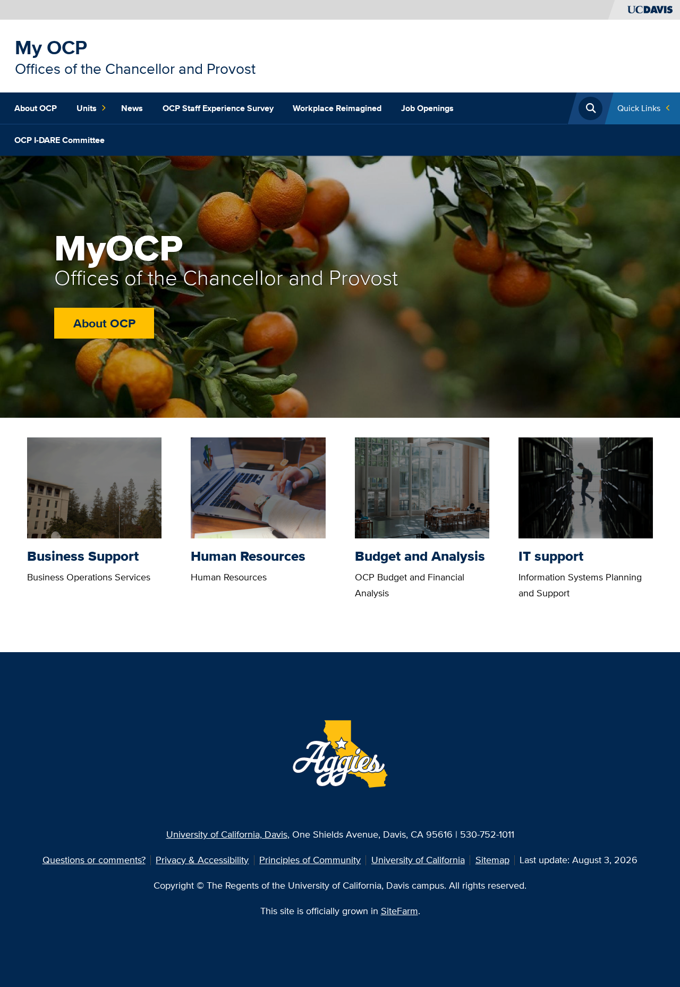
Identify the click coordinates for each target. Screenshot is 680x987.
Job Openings (427, 108)
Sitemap (492, 860)
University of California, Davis (226, 834)
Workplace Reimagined (337, 108)
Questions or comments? (94, 860)
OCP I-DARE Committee (59, 140)
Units (86, 108)
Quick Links (638, 108)
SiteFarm (399, 911)
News (132, 108)
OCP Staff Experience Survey (218, 108)
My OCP (51, 47)
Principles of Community (310, 860)
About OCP (35, 108)
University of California (418, 860)
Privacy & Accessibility (202, 860)
